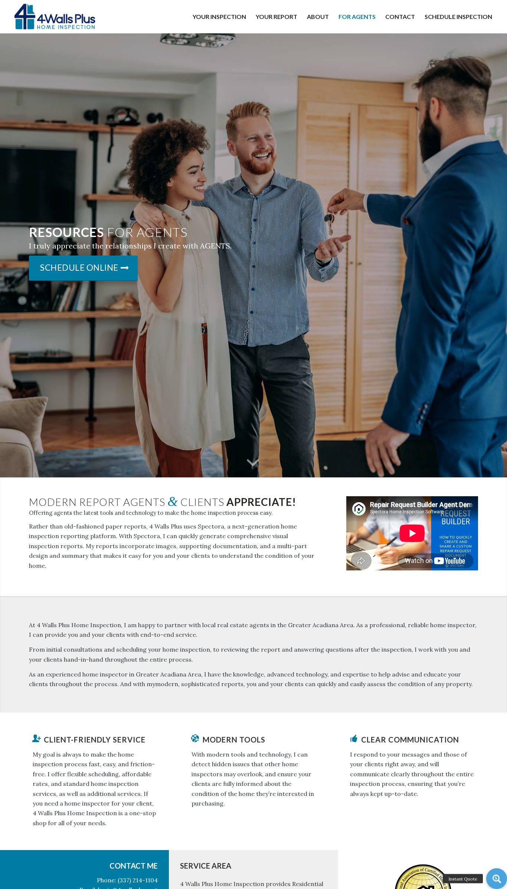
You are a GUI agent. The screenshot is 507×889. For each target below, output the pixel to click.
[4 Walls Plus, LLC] (54, 16)
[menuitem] (219, 16)
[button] (496, 878)
